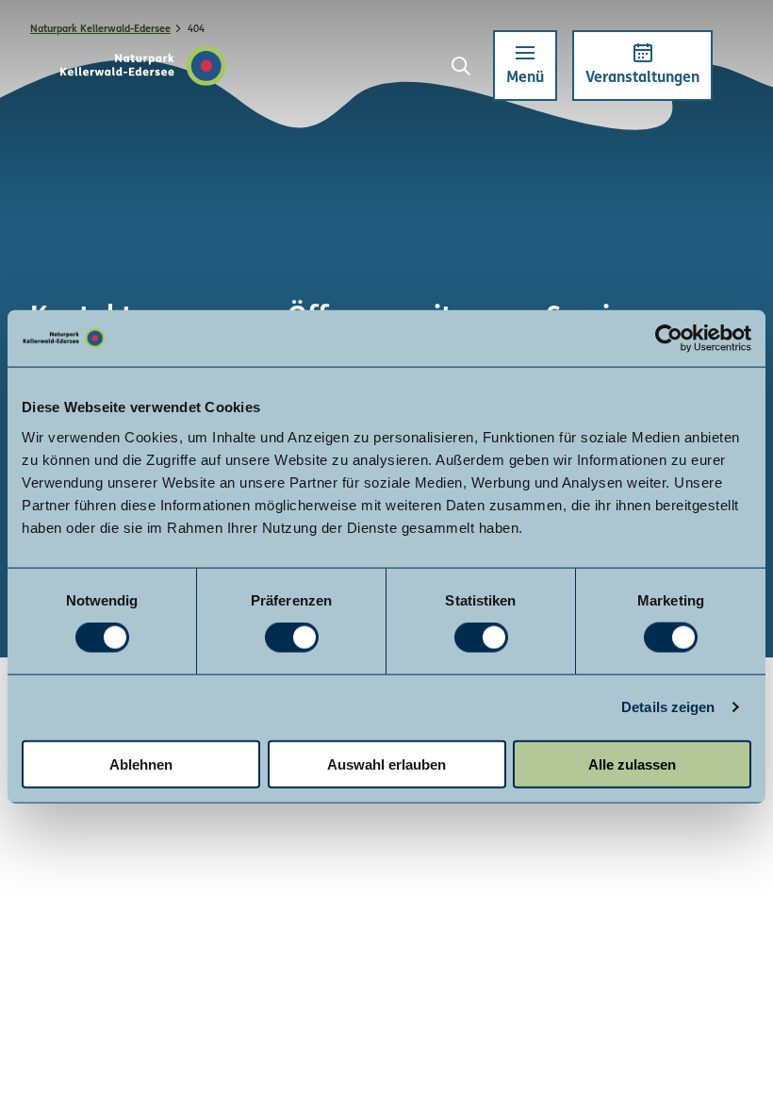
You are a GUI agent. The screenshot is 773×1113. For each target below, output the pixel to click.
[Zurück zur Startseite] (143, 66)
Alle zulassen (632, 764)
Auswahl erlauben (386, 764)
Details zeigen (668, 707)
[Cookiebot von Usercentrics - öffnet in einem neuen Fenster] (668, 338)
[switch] (292, 638)
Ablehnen (141, 764)
